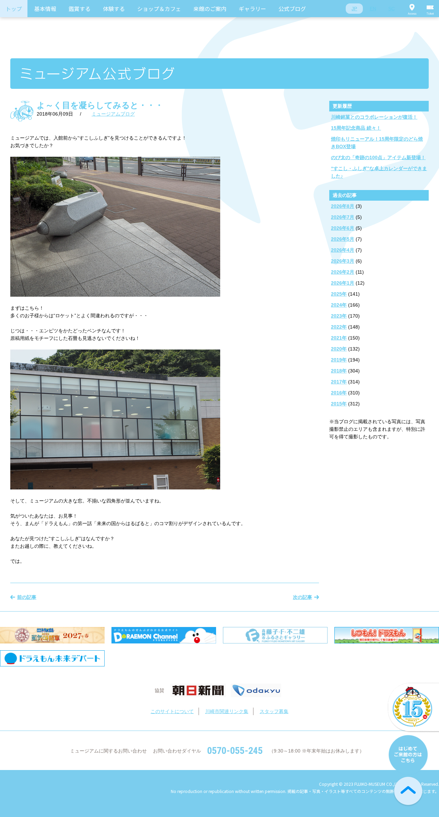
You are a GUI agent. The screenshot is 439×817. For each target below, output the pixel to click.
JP (354, 8)
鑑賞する (80, 8)
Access (411, 8)
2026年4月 (342, 250)
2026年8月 (342, 206)
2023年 (339, 316)
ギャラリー (252, 8)
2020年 (339, 349)
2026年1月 (342, 283)
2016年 (339, 392)
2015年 (339, 403)
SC (391, 8)
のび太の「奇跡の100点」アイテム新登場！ (378, 157)
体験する (114, 8)
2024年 (339, 305)
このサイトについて (172, 711)
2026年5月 (342, 239)
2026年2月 (342, 272)
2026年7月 (342, 217)
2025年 (339, 294)
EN (373, 8)
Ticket (430, 8)
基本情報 (45, 8)
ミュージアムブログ (113, 114)
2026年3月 (342, 261)
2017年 (339, 381)
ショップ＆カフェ (159, 8)
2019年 (339, 360)
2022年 (339, 327)
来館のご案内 (209, 8)
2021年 (339, 338)
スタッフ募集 (274, 711)
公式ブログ (292, 8)
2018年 (339, 371)
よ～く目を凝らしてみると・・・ (100, 105)
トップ (13, 8)
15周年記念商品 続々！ (356, 128)
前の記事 (26, 597)
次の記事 (302, 597)
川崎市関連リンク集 (226, 711)
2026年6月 (342, 228)
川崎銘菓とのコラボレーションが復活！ (374, 117)
